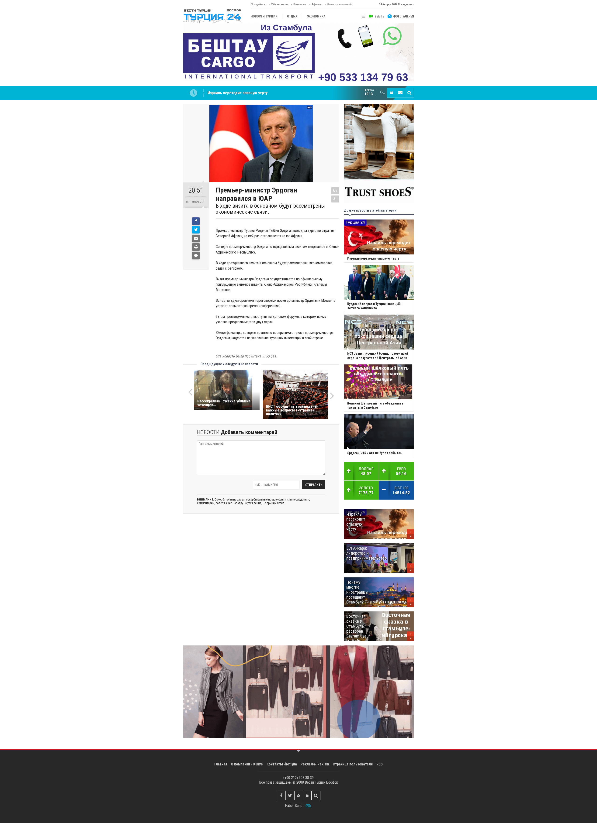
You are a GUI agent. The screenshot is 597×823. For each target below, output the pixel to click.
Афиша (316, 4)
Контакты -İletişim (282, 764)
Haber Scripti (294, 805)
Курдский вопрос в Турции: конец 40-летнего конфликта (256, 92)
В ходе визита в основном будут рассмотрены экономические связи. (270, 209)
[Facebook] (196, 221)
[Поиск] (409, 92)
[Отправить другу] (196, 238)
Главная (220, 764)
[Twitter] (196, 229)
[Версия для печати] (196, 247)
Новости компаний (339, 4)
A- (335, 199)
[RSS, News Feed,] (298, 795)
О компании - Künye (247, 764)
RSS (379, 764)
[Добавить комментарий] (196, 255)
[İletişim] (400, 92)
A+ (335, 191)
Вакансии (299, 4)
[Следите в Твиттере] (290, 795)
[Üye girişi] (391, 92)
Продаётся (258, 4)
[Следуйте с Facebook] (281, 795)
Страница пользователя (353, 764)
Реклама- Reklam (315, 764)
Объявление (279, 4)
